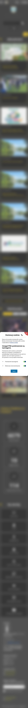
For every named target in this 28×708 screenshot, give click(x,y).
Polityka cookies (14, 342)
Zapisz (14, 371)
